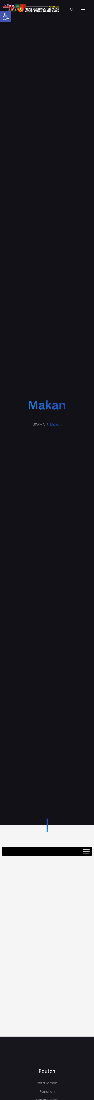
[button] (5, 16)
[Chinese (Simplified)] (23, 5)
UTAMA (38, 424)
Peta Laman (47, 1083)
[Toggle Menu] (86, 851)
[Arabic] (17, 5)
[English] (12, 5)
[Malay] (6, 5)
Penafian (47, 1091)
